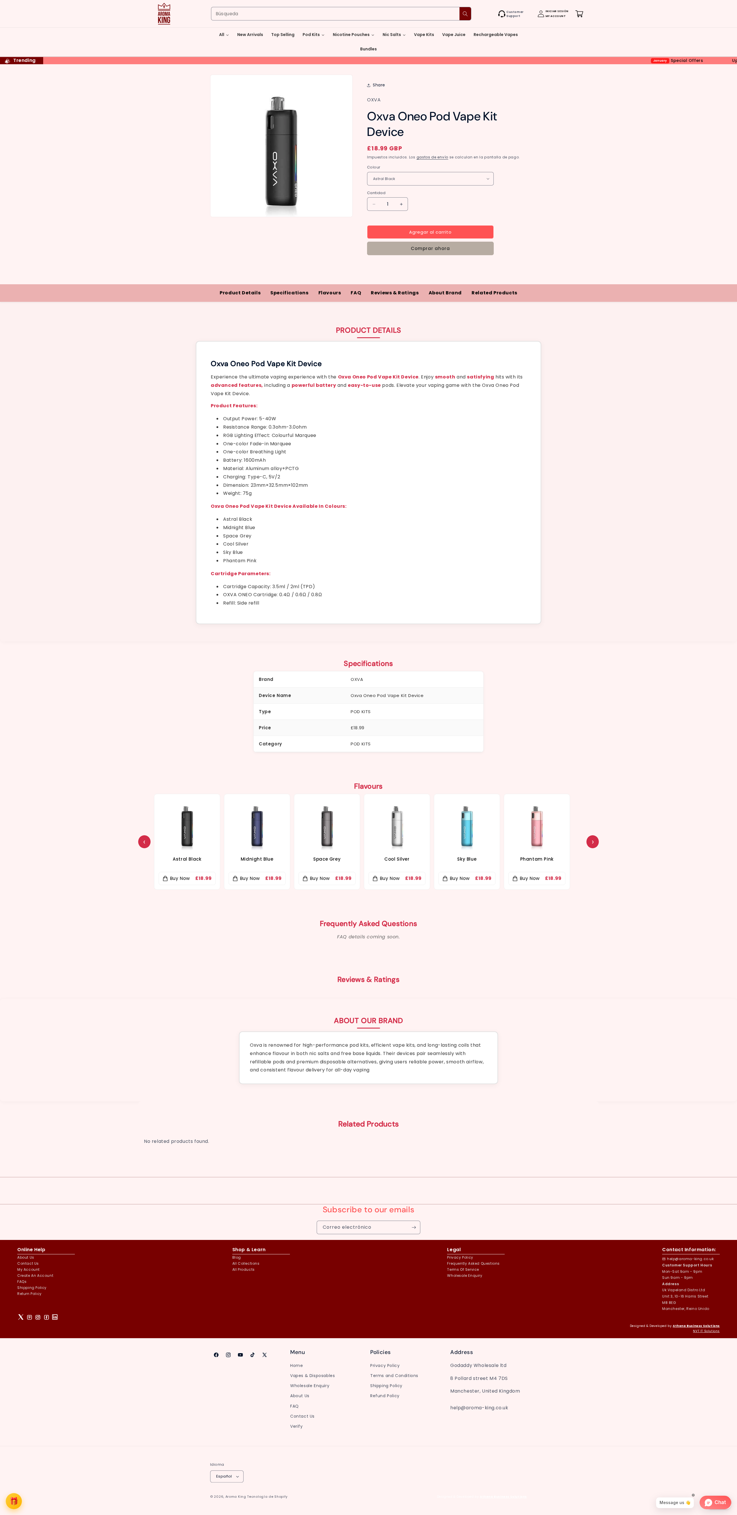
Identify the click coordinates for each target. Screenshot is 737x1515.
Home (296, 1365)
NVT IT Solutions (706, 1331)
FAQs (21, 1281)
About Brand (445, 292)
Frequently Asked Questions (473, 1263)
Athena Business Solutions (696, 1326)
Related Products (494, 292)
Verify (296, 1426)
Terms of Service (463, 1269)
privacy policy (460, 1257)
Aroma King (235, 1496)
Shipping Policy (32, 1287)
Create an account (35, 1275)
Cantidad (376, 193)
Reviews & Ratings (395, 292)
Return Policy (29, 1293)
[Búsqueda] (465, 13)
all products (243, 1269)
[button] (492, 13)
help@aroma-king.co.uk (690, 1258)
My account (28, 1269)
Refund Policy (385, 1396)
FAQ (356, 292)
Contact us (28, 1263)
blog (236, 1257)
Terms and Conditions (394, 1375)
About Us (25, 1257)
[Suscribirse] (413, 1227)
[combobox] (341, 13)
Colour (373, 167)
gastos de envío (433, 157)
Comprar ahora (430, 248)
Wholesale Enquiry (464, 1275)
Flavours (329, 292)
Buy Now (180, 878)
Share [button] (379, 85)
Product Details (240, 292)
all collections (246, 1263)
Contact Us (302, 1416)
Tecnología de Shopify (267, 1496)
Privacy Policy (385, 1365)
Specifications (289, 292)
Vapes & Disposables (312, 1375)
